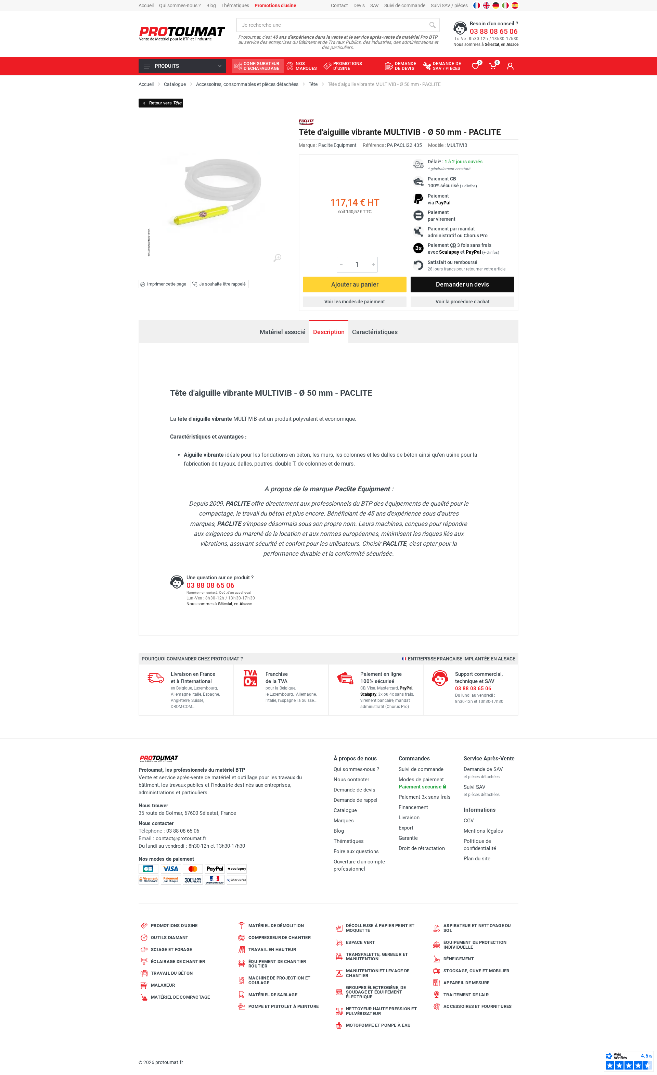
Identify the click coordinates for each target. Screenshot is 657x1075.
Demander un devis (462, 284)
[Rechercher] (432, 25)
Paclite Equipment (337, 145)
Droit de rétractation (422, 848)
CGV (469, 821)
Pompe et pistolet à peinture (283, 1006)
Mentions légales (483, 831)
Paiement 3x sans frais (425, 797)
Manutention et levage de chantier (377, 973)
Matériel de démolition (276, 925)
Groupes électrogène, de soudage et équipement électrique (376, 992)
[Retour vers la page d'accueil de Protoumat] (182, 34)
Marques (344, 821)
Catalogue (345, 810)
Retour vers (165, 102)
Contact (339, 5)
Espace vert (360, 942)
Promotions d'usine (174, 925)
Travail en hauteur (272, 949)
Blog (211, 5)
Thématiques (235, 5)
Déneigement (458, 958)
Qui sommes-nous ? (180, 5)
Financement (413, 807)
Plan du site (477, 859)
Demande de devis (354, 790)
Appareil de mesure (466, 982)
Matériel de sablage (272, 994)
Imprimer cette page (166, 284)
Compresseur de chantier (279, 937)
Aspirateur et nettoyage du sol (477, 928)
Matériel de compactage (180, 997)
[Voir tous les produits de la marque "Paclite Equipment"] (306, 122)
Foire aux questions (356, 851)
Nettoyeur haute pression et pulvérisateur (381, 1011)
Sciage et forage (171, 949)
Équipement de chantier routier (277, 964)
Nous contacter (351, 779)
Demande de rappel (355, 800)
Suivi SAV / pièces (449, 5)
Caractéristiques (375, 332)
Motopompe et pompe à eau (378, 1025)
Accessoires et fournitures (477, 1006)
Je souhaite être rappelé (222, 284)
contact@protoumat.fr (181, 838)
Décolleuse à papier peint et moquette (380, 928)
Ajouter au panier (354, 284)
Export (406, 828)
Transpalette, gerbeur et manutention (377, 957)
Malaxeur (163, 985)
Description (329, 332)
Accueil (146, 5)
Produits (167, 66)
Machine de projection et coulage (279, 980)
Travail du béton (172, 973)
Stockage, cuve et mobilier (476, 970)
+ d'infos (468, 186)
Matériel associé (283, 332)
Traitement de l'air (466, 994)
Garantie (408, 838)
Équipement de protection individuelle (474, 945)
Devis (359, 5)
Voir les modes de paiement (354, 301)
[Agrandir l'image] (277, 258)
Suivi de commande (404, 5)
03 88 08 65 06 (494, 31)
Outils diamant (170, 937)
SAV (374, 5)
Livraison (409, 817)
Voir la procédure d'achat (463, 301)
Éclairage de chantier (178, 961)
